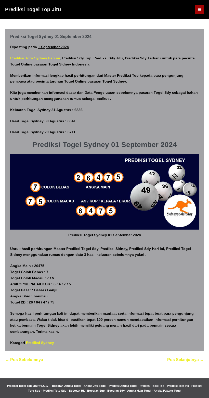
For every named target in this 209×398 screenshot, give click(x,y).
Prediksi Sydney (40, 343)
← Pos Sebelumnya (24, 359)
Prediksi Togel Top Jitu (33, 9)
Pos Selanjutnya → (185, 359)
